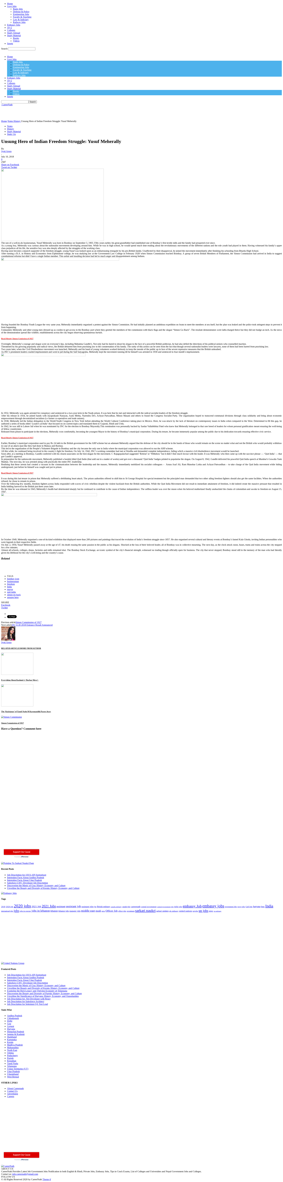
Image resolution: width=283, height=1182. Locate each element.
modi (98, 910)
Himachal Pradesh (15, 1031)
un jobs (203, 910)
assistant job (73, 906)
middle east (88, 910)
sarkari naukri (145, 910)
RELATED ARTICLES (10, 648)
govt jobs (241, 907)
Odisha (10, 1053)
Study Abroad (13, 33)
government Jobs (231, 907)
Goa (9, 1023)
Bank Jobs (18, 9)
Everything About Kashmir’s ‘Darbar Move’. (19, 680)
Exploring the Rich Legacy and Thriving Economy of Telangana (37, 991)
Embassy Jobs (13, 25)
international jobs (7, 911)
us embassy (217, 911)
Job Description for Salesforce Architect (25, 1001)
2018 (3, 907)
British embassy (103, 907)
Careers (10, 1096)
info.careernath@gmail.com (25, 1174)
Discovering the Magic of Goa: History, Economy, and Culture (36, 885)
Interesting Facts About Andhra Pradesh (25, 877)
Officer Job (112, 910)
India (9, 586)
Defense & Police (21, 11)
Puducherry (12, 1055)
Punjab (10, 1058)
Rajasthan (11, 1061)
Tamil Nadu (12, 1063)
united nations (185, 911)
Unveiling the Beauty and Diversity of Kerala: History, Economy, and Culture (43, 888)
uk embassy (173, 911)
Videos (16, 41)
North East (12, 1050)
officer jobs (122, 911)
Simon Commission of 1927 (28, 622)
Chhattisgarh (13, 1018)
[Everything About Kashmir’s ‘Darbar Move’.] (17, 674)
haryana (256, 906)
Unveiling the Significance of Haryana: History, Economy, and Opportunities (43, 996)
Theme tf (46, 1179)
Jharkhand (12, 1037)
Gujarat (10, 1026)
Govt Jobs (12, 6)
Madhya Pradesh (15, 1045)
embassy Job (192, 906)
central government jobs (165, 907)
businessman (13, 581)
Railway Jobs (19, 22)
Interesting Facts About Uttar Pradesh (24, 880)
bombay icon (13, 578)
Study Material (14, 35)
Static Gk (11, 134)
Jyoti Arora (6, 151)
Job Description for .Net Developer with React (28, 999)
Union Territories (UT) (17, 1069)
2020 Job (9, 907)
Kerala (10, 1042)
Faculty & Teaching (22, 17)
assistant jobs (88, 906)
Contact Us (12, 1091)
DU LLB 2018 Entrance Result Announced (32, 625)
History (10, 129)
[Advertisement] (54, 112)
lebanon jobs (63, 911)
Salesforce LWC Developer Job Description (27, 883)
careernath (135, 906)
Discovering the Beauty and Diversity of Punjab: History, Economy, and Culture (44, 993)
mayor (10, 589)
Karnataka (12, 1039)
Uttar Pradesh (13, 1071)
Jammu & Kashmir (16, 1034)
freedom (11, 584)
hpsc (263, 907)
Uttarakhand (13, 1074)
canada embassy (116, 907)
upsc (211, 911)
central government (149, 907)
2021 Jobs (49, 906)
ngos (103, 911)
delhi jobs (178, 907)
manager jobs (74, 911)
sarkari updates (162, 911)
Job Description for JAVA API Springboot (26, 875)
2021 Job (36, 906)
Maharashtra (13, 1047)
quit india (11, 592)
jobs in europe (25, 911)
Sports (10, 43)
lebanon (54, 911)
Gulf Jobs (249, 907)
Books (16, 38)
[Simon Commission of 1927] (11, 717)
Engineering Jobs (21, 14)
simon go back (14, 594)
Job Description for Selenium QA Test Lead (27, 1004)
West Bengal (13, 1077)
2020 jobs (22, 905)
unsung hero (13, 597)
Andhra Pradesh (14, 1015)
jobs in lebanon (41, 910)
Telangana (12, 1066)
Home (10, 3)
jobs (16, 910)
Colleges (11, 30)
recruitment (131, 911)
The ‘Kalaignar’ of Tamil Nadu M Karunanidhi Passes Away (26, 711)
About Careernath (15, 1088)
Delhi (9, 1021)
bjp (95, 907)
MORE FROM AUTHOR (30, 648)
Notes (10, 126)
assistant (60, 906)
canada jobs (126, 907)
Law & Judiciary (21, 19)
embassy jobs (213, 906)
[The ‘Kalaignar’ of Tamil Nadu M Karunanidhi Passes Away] (17, 705)
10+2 (9, 27)
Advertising (12, 1093)
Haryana (11, 1029)
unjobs (195, 911)
